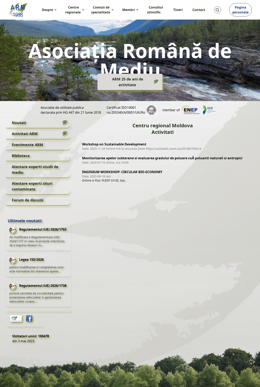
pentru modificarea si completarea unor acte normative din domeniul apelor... (36, 269)
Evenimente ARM (27, 144)
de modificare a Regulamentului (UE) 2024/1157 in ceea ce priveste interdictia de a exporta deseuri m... (36, 241)
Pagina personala (240, 9)
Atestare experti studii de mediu (35, 169)
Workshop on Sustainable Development (114, 144)
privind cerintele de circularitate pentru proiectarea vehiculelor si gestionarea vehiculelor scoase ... (36, 297)
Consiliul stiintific (155, 9)
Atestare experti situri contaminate (32, 186)
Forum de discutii (27, 200)
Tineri (178, 10)
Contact (198, 10)
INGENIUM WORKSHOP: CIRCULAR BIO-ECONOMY (122, 172)
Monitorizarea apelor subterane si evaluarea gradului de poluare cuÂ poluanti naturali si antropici (162, 158)
